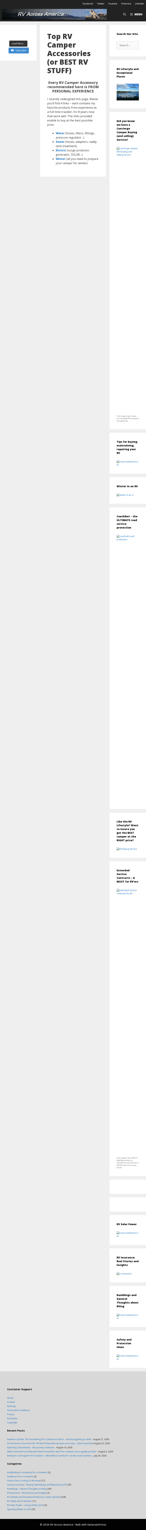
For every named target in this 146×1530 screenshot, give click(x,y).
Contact (11, 1402)
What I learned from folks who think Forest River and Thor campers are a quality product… (52, 1451)
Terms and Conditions (18, 1410)
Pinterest (126, 3)
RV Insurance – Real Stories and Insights (26, 1492)
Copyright (12, 1422)
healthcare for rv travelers (20, 1476)
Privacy (10, 1414)
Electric (61, 150)
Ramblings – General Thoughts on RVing (27, 1488)
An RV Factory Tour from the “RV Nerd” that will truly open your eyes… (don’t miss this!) (50, 1443)
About (10, 1397)
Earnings (11, 1406)
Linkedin (139, 3)
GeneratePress (96, 1524)
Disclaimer (12, 1418)
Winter (61, 159)
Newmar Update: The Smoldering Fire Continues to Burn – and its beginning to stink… (50, 1439)
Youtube (112, 3)
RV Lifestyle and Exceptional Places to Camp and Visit (33, 1496)
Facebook (88, 3)
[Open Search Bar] (124, 14)
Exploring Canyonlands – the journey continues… (31, 1447)
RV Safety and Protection (19, 1501)
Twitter (100, 3)
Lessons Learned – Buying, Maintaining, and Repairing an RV (37, 1484)
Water (60, 133)
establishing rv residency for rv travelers (27, 1472)
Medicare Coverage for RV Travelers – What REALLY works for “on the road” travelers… (50, 1455)
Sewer (60, 142)
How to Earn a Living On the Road (24, 1480)
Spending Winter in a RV (19, 1509)
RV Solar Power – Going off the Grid (25, 1505)
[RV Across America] (55, 14)
